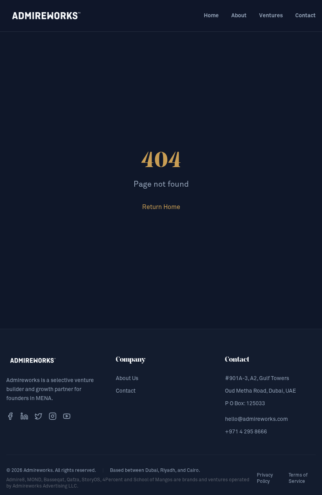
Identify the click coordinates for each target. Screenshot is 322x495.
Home (211, 15)
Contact (305, 15)
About (239, 15)
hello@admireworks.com (256, 419)
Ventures (271, 15)
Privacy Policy (265, 478)
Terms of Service (298, 478)
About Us (127, 378)
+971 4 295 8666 (246, 432)
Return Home (161, 207)
